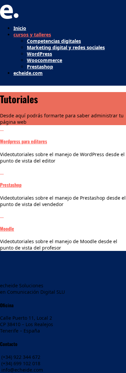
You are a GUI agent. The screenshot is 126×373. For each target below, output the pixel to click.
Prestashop (40, 66)
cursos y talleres (32, 34)
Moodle (7, 228)
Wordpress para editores (23, 141)
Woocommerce (44, 60)
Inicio (19, 28)
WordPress (39, 54)
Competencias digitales (54, 41)
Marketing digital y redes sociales (66, 47)
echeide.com (28, 73)
